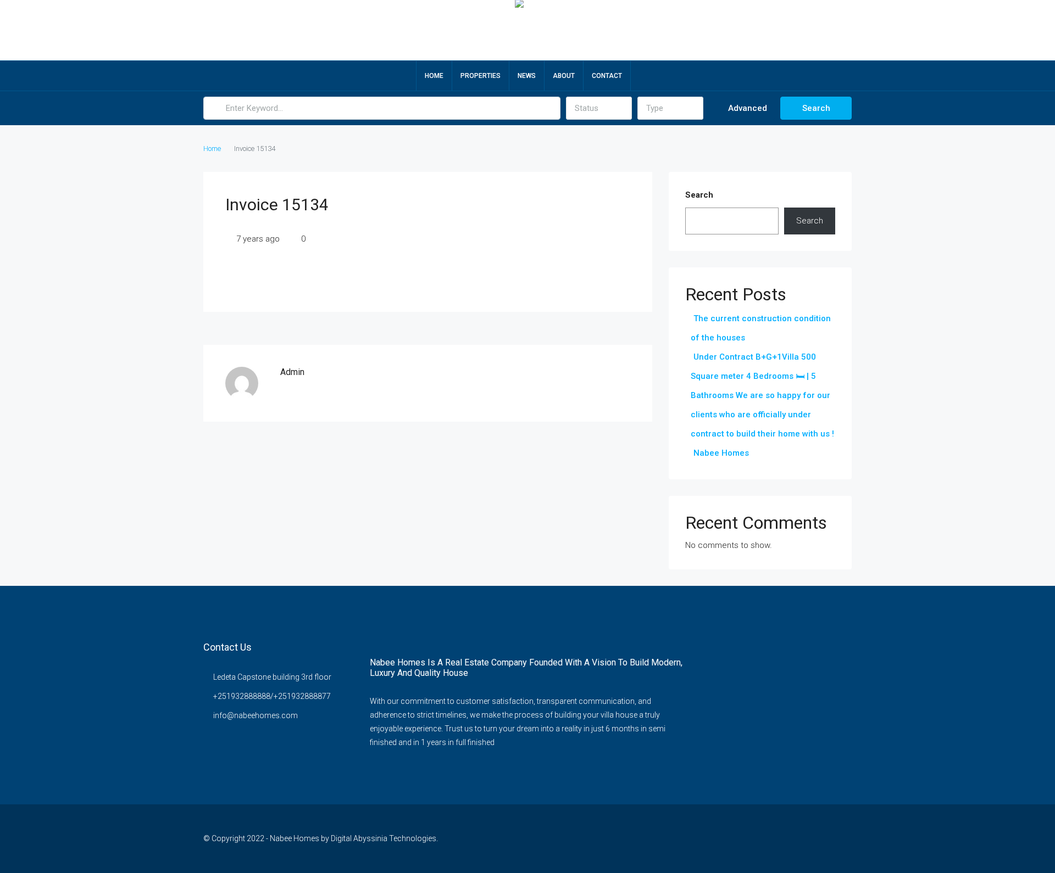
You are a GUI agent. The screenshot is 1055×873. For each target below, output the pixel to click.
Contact (607, 76)
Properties (480, 76)
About (564, 76)
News (527, 76)
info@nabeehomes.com (255, 715)
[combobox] (599, 108)
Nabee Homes (721, 453)
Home (434, 76)
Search (816, 108)
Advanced (746, 108)
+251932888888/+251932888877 (272, 696)
